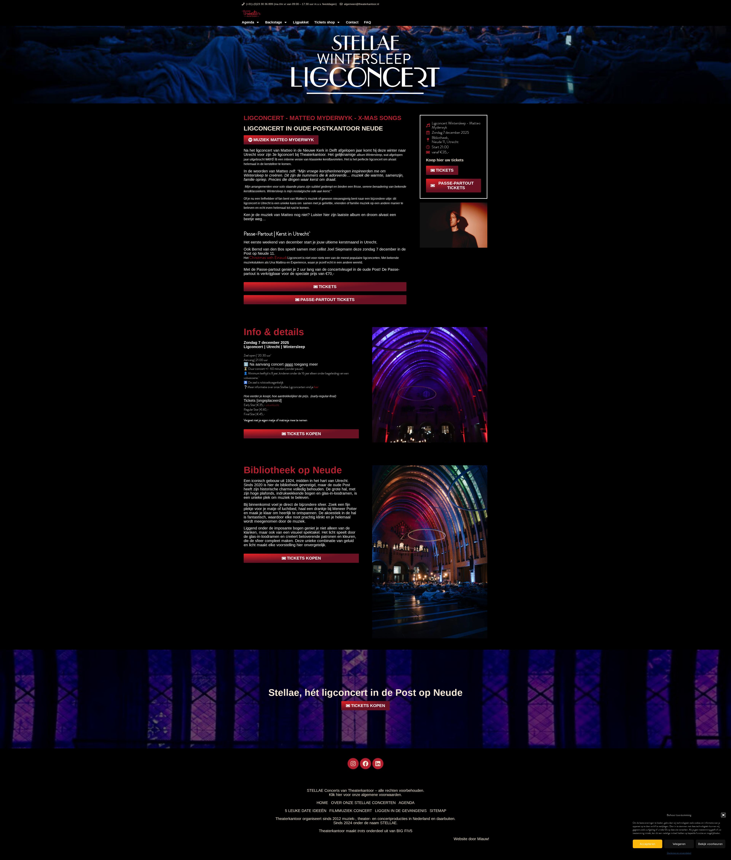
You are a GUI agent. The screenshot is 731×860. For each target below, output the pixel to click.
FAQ (367, 22)
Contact (352, 22)
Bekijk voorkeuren (710, 844)
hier (316, 387)
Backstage (273, 22)
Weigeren (679, 844)
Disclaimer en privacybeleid (679, 853)
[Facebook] (365, 763)
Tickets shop (324, 22)
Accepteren (647, 844)
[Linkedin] (378, 763)
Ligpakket (301, 22)
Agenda (248, 22)
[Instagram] (353, 763)
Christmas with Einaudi (268, 257)
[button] (723, 815)
